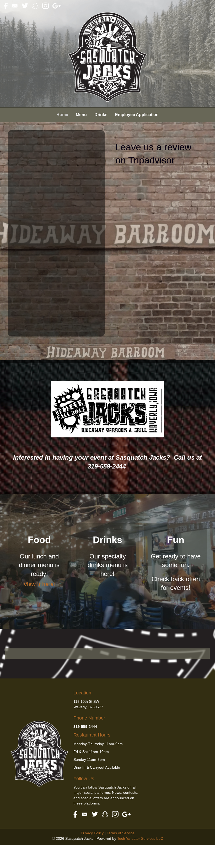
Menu (81, 114)
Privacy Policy (92, 833)
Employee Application (137, 114)
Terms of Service (121, 833)
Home (62, 114)
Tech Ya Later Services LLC (140, 838)
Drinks (101, 114)
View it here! (39, 584)
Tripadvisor (151, 160)
